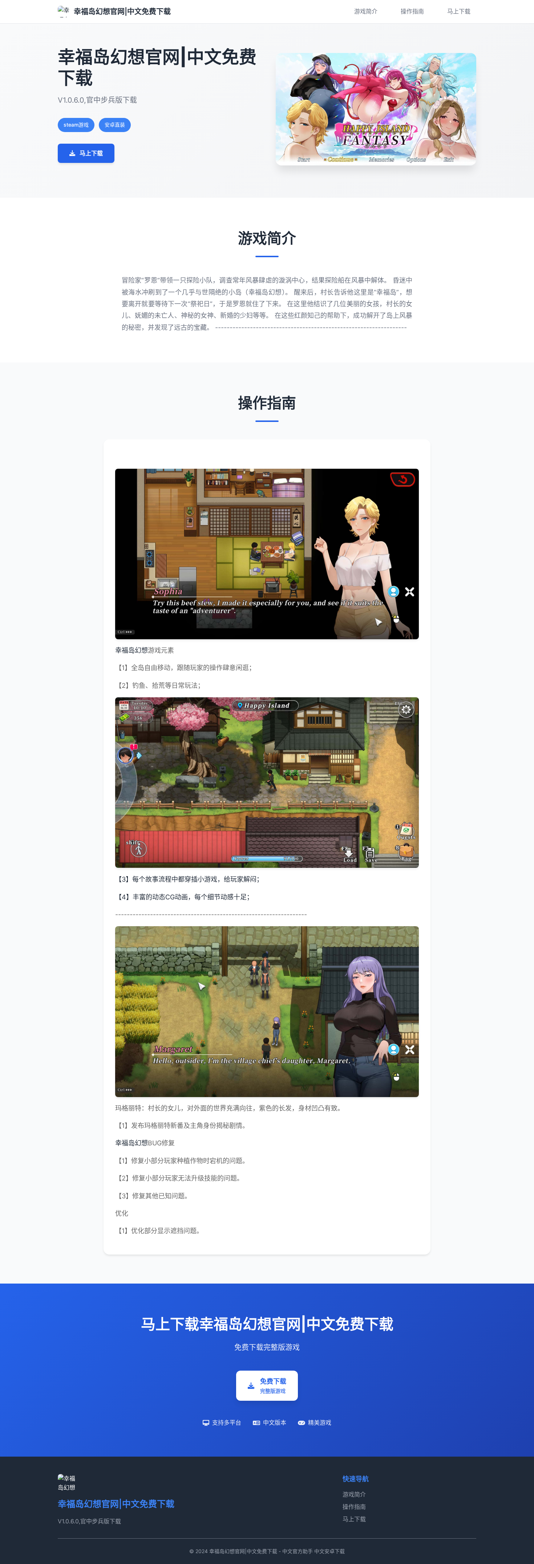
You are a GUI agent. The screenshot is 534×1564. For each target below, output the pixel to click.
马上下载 (458, 11)
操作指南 (412, 11)
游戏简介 (365, 11)
